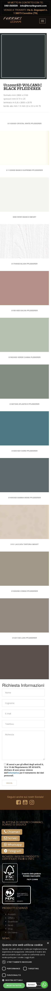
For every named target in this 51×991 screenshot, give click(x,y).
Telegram (14, 851)
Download (13, 921)
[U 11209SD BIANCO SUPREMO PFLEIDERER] (36, 182)
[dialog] (25, 965)
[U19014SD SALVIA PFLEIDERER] (36, 323)
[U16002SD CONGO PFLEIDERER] (36, 603)
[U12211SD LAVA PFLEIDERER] (36, 650)
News (10, 925)
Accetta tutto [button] (14, 985)
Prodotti (12, 914)
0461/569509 (11, 5)
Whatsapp (14, 844)
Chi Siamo (12, 932)
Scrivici (12, 838)
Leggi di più (29, 957)
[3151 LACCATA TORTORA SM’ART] (36, 556)
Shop (10, 928)
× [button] (48, 943)
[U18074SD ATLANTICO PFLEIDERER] (36, 416)
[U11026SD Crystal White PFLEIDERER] (36, 135)
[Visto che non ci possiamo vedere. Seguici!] (18, 803)
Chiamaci (13, 832)
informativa (13, 772)
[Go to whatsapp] (44, 984)
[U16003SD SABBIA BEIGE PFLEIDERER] (36, 510)
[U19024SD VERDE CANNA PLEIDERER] (36, 369)
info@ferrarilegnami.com (33, 5)
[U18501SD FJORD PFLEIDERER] (36, 463)
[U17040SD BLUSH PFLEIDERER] (36, 276)
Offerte (11, 918)
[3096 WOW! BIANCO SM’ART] (36, 229)
